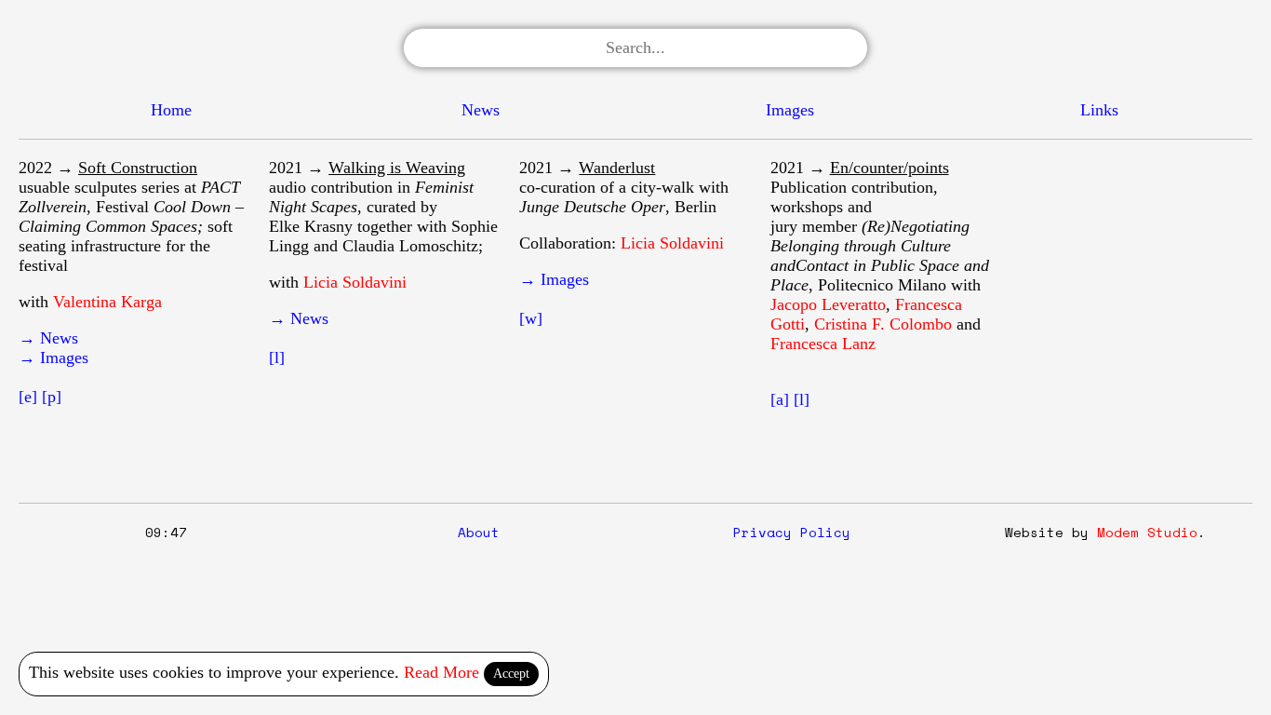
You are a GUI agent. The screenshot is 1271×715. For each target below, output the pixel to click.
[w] (530, 318)
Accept (511, 674)
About (479, 532)
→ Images (53, 357)
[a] (779, 399)
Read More (441, 672)
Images (790, 110)
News (481, 110)
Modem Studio (1147, 532)
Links (1099, 110)
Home (171, 110)
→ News (48, 338)
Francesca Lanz (823, 343)
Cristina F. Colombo (883, 324)
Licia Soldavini (355, 282)
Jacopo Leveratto (828, 304)
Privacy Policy (791, 532)
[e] (28, 396)
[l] (277, 357)
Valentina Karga (107, 301)
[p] (51, 396)
